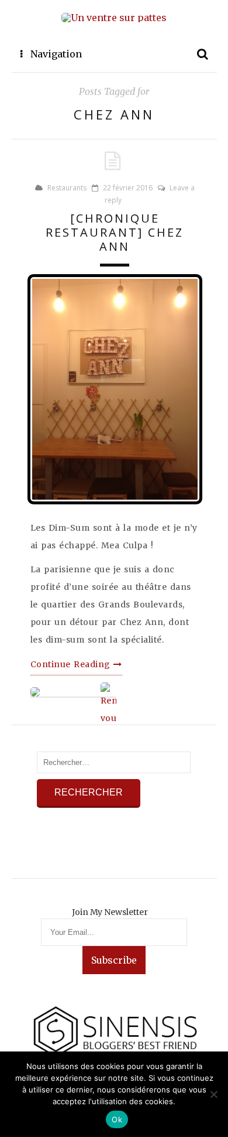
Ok (117, 1119)
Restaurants (67, 188)
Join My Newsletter (110, 912)
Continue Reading (72, 664)
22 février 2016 (128, 188)
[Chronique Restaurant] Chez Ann (115, 232)
